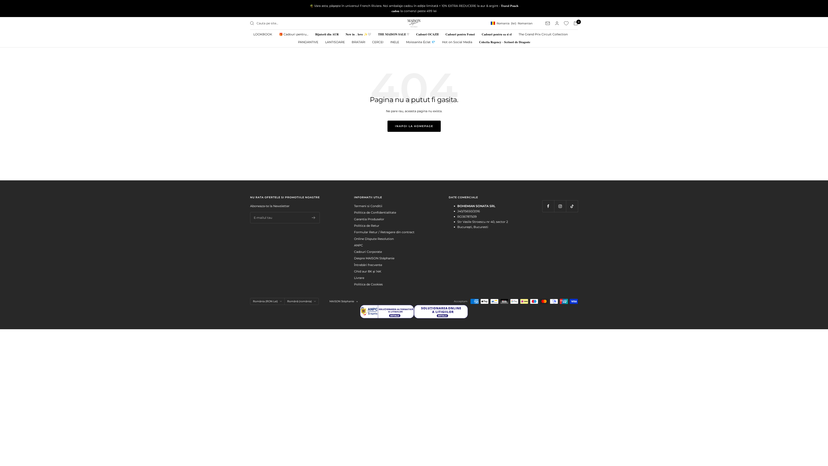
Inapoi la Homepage (414, 126)
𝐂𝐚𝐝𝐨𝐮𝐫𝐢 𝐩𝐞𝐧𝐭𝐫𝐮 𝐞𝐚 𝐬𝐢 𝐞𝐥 (497, 34)
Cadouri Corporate (368, 252)
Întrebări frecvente (368, 265)
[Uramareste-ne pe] (548, 206)
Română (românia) (299, 301)
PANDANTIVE (308, 42)
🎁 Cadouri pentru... (293, 34)
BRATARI (358, 42)
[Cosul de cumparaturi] (576, 23)
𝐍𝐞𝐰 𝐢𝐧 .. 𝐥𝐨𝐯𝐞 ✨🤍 (358, 34)
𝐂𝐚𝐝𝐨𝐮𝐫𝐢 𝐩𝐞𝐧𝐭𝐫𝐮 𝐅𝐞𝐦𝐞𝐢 (460, 34)
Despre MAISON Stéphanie (374, 258)
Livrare (359, 278)
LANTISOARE (335, 42)
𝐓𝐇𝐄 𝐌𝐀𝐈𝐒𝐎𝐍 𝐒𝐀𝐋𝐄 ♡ (393, 34)
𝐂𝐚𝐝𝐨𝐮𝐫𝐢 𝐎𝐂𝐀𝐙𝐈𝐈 (427, 34)
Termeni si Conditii (368, 206)
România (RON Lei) (265, 301)
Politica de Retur (366, 226)
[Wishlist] (566, 23)
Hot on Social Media (457, 42)
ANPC (358, 245)
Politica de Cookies (368, 284)
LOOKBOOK (262, 34)
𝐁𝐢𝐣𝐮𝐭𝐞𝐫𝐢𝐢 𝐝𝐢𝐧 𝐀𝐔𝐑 (327, 34)
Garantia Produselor (369, 219)
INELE (394, 42)
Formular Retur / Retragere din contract (384, 232)
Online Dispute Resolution (374, 239)
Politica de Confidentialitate (375, 212)
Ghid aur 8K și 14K (367, 271)
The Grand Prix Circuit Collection (543, 34)
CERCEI (377, 42)
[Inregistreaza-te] (313, 217)
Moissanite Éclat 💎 (420, 42)
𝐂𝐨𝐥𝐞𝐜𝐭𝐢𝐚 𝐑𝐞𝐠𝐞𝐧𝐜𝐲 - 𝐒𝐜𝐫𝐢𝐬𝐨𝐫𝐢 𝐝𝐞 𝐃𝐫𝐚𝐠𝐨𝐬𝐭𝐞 (504, 42)
